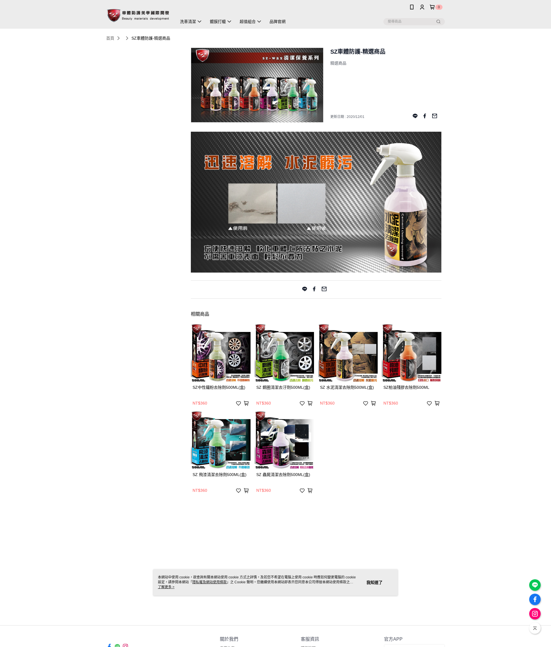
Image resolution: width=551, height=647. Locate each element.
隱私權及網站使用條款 (209, 582)
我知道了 (374, 582)
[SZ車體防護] (138, 15)
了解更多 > (166, 587)
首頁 (110, 38)
